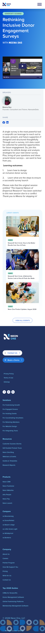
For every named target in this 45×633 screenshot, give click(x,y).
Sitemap (7, 382)
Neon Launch (7, 503)
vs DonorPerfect (8, 520)
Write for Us (7, 575)
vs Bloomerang (8, 516)
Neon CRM (6, 482)
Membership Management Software (15, 606)
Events (10, 240)
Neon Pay (6, 499)
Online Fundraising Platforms (13, 601)
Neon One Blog (8, 452)
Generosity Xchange (13, 14)
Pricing (5, 571)
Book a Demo (13, 360)
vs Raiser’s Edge (9, 525)
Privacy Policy (9, 373)
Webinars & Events (9, 456)
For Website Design (10, 426)
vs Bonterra (7, 537)
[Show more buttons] (40, 77)
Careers (5, 558)
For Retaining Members (11, 422)
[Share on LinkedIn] (7, 122)
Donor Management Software (13, 597)
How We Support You (10, 567)
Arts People (7, 494)
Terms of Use (8, 378)
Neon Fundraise (8, 486)
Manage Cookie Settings (14, 630)
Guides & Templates (10, 461)
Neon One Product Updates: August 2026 (22, 309)
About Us (6, 554)
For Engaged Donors (10, 409)
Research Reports (9, 465)
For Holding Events (10, 413)
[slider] (22, 77)
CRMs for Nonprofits (10, 593)
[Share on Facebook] (4, 123)
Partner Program (9, 563)
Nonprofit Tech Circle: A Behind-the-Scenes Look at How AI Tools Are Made (21, 277)
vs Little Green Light (10, 529)
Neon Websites (8, 490)
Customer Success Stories (12, 444)
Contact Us (12, 353)
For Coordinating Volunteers (13, 418)
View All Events (22, 320)
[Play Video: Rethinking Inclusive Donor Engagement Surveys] (22, 66)
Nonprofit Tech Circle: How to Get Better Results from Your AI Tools (21, 244)
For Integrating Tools (10, 430)
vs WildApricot (8, 533)
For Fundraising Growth (11, 405)
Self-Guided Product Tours (12, 448)
